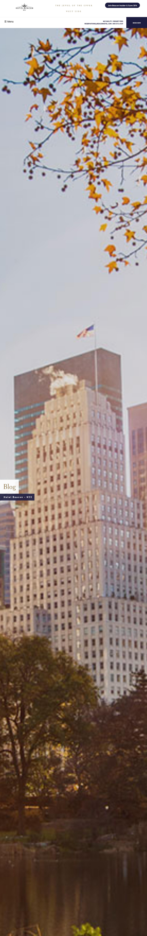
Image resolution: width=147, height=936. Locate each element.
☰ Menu (9, 21)
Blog (9, 486)
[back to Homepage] (24, 7)
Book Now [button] (137, 23)
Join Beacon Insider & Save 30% (122, 5)
